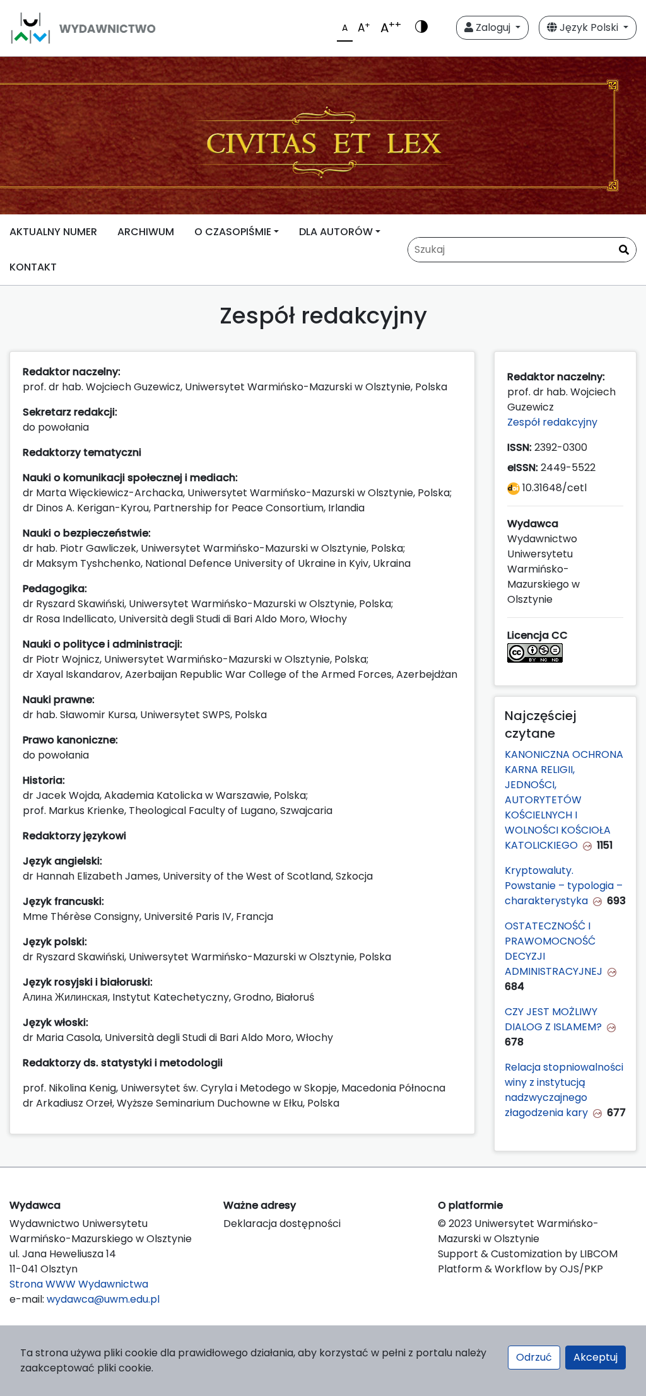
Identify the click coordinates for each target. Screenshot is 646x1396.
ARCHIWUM (145, 231)
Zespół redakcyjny (553, 422)
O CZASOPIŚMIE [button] (232, 231)
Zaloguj (493, 27)
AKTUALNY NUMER (53, 231)
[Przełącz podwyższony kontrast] (421, 28)
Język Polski (589, 27)
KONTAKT (33, 267)
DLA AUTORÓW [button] (336, 231)
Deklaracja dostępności (282, 1223)
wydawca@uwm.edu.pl (103, 1299)
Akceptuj (595, 1357)
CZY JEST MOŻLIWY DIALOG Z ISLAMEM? (553, 1019)
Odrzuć (534, 1357)
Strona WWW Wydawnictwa (78, 1284)
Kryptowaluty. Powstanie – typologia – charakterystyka (564, 885)
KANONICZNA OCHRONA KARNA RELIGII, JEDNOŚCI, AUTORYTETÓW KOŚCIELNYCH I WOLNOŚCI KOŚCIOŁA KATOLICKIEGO (564, 799)
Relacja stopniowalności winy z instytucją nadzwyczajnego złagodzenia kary (564, 1090)
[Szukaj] (624, 250)
